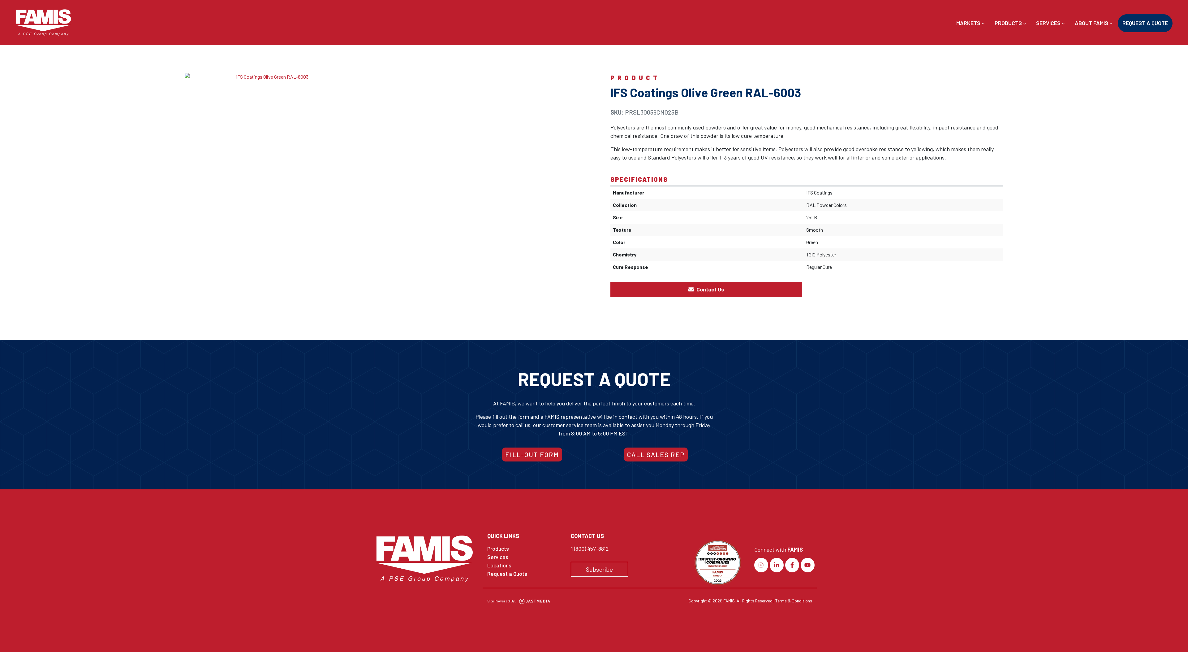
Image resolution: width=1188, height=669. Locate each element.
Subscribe (599, 569)
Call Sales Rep (656, 454)
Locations (499, 565)
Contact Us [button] (709, 289)
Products (1009, 23)
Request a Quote (1145, 23)
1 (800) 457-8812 (590, 548)
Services (1049, 23)
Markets (969, 23)
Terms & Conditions (793, 600)
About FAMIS (1092, 23)
